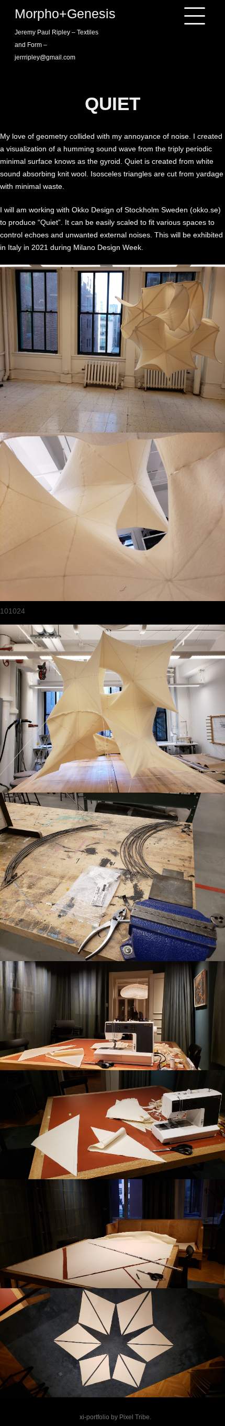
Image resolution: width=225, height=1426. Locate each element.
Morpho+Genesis (65, 13)
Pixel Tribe (134, 1417)
